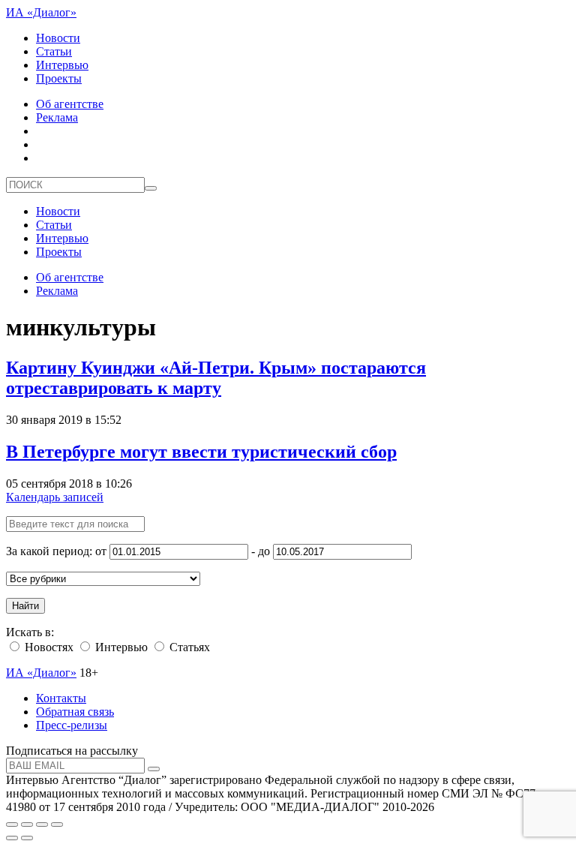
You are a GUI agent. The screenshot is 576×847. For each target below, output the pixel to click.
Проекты (59, 78)
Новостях (48, 647)
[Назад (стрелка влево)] (12, 838)
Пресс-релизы (71, 725)
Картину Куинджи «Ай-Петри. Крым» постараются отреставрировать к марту (216, 378)
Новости (58, 38)
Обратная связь (75, 711)
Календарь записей (55, 497)
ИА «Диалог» (41, 12)
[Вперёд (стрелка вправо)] (27, 838)
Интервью (62, 65)
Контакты (61, 698)
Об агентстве (70, 104)
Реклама (57, 117)
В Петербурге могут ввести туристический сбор (201, 451)
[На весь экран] (42, 824)
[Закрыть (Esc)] (12, 824)
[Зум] (57, 824)
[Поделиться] (27, 824)
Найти (25, 605)
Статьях (188, 647)
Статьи (54, 51)
